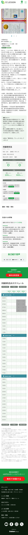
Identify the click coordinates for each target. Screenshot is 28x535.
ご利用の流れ (13, 504)
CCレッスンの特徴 (5, 504)
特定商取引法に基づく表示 (7, 492)
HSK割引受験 (11, 517)
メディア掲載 (4, 489)
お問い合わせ (11, 511)
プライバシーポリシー (18, 492)
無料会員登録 (14, 275)
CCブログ (17, 517)
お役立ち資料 (10, 489)
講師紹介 (3, 498)
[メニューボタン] (26, 2)
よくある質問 (4, 511)
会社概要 (16, 489)
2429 (10, 41)
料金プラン (8, 498)
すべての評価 (18, 222)
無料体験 (14, 478)
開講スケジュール (15, 498)
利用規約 (21, 489)
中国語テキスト (4, 517)
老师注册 (16, 511)
